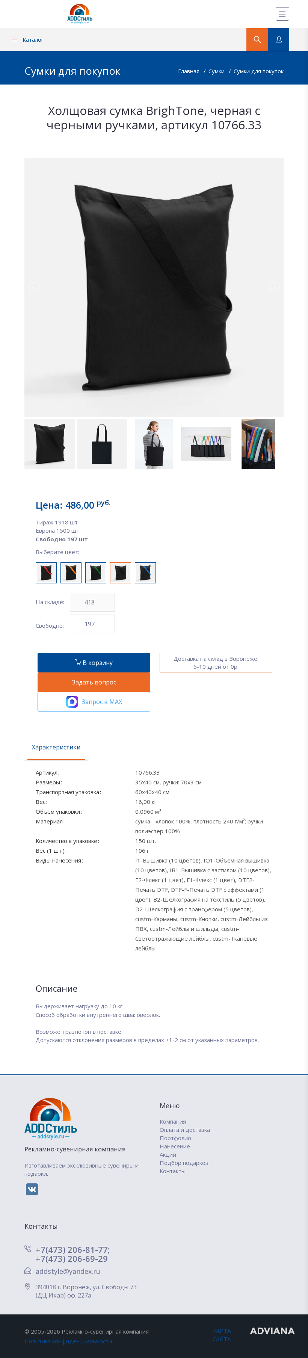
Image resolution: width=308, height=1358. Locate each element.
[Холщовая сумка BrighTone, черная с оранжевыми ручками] (71, 572)
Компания (173, 1121)
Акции (168, 1154)
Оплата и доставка (185, 1129)
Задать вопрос (94, 682)
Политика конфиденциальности (68, 1341)
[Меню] (282, 14)
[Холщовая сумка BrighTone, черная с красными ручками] (46, 572)
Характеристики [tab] (56, 747)
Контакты (173, 1171)
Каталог (32, 39)
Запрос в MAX (102, 702)
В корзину (97, 663)
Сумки (217, 71)
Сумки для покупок (259, 71)
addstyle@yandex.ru (68, 1271)
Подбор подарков (184, 1162)
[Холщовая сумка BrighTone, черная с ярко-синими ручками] (145, 572)
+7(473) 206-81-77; (73, 1249)
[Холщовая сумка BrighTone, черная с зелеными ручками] (95, 572)
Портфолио (175, 1138)
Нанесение (175, 1146)
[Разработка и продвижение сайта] (273, 1330)
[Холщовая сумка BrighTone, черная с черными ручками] (120, 572)
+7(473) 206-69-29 (72, 1258)
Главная (189, 71)
